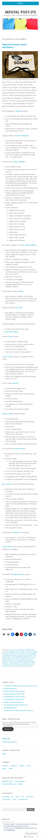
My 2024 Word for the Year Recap (14, 694)
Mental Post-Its (20, 12)
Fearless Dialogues (22, 136)
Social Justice (20, 650)
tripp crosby (21, 666)
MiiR (21, 291)
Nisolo (10, 336)
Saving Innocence (17, 574)
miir (14, 660)
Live (15, 650)
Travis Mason (7, 547)
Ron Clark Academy (29, 245)
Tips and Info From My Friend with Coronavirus (18, 710)
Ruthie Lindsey (7, 414)
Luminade (18, 308)
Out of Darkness (20, 781)
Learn (11, 650)
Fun (12, 796)
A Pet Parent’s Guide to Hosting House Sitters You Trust (21, 686)
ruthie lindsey (18, 662)
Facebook (5, 766)
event (3, 656)
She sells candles (11, 332)
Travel (14, 799)
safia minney (26, 662)
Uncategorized (29, 650)
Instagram (13, 766)
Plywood (18, 111)
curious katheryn (31, 654)
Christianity (5, 796)
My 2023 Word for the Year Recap (14, 697)
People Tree (17, 532)
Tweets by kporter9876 (9, 742)
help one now (11, 658)
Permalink (29, 666)
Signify (4, 754)
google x (20, 656)
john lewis (29, 658)
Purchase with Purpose (9, 784)
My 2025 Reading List (10, 688)
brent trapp (33, 652)
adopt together (10, 652)
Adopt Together (19, 162)
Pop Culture (29, 796)
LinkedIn (21, 766)
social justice (25, 664)
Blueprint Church (7, 781)
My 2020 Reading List (10, 708)
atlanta (27, 652)
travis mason (13, 666)
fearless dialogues (11, 656)
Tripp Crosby (7, 357)
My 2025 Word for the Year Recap (14, 691)
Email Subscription (11, 719)
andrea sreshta (20, 652)
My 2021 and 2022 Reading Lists (14, 702)
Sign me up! (7, 729)
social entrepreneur (15, 664)
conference (22, 654)
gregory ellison (28, 656)
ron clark (10, 662)
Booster (15, 383)
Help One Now (19, 449)
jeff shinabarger (20, 658)
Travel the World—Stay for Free (14, 699)
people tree (23, 660)
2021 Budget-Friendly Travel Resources (16, 705)
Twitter (6, 738)
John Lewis (6, 484)
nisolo (18, 660)
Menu (20, 3)
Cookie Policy (11, 830)
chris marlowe (13, 654)
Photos (29, 766)
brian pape (5, 654)
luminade (9, 660)
